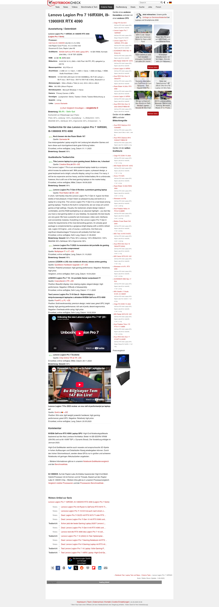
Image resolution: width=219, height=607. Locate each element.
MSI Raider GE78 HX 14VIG (123, 166)
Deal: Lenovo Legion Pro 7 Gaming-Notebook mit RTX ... (84, 540)
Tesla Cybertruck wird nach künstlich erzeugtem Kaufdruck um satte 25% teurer (143, 58)
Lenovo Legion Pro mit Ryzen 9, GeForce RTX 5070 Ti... (84, 506)
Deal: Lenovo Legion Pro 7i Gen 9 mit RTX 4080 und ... (83, 527)
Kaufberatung (121, 7)
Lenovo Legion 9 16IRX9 (122, 68)
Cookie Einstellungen (120, 601)
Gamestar (63, 139)
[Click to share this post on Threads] (64, 568)
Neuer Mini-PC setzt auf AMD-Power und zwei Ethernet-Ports (163, 39)
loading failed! (51, 582)
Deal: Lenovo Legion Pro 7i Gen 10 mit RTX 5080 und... (83, 519)
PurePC (58, 300)
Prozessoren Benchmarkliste (92, 483)
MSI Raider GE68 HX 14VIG (123, 61)
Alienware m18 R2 (120, 198)
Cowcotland (59, 281)
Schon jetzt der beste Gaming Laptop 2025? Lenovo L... (83, 523)
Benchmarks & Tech (89, 7)
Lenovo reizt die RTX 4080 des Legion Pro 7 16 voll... (82, 531)
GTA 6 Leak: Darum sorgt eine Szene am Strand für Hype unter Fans (143, 38)
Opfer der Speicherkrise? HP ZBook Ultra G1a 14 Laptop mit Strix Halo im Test (162, 84)
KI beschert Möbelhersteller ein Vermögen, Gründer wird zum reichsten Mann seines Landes (162, 58)
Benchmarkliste (61, 464)
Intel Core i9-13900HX (57, 43)
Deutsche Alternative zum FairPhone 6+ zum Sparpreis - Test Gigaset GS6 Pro (143, 84)
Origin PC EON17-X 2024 (122, 155)
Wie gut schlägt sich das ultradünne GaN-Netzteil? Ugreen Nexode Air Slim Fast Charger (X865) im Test (143, 104)
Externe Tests (106, 7)
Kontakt (107, 601)
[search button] (162, 2)
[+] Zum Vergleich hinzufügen (72, 108)
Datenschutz (98, 601)
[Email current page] (105, 568)
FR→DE (70, 281)
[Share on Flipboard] (93, 568)
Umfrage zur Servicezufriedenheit (155, 17)
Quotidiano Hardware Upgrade (67, 264)
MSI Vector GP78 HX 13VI (123, 256)
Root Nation (64, 192)
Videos (74, 7)
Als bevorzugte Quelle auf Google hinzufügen (82, 560)
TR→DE (78, 357)
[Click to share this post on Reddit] (82, 568)
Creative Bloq (64, 164)
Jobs (150, 7)
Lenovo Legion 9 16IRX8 (122, 96)
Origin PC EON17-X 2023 (122, 304)
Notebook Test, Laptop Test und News (127, 575)
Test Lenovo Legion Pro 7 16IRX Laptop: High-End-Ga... (83, 552)
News (65, 7)
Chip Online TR (65, 357)
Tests (57, 7)
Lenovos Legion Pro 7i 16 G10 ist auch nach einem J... (83, 511)
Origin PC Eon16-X (120, 23)
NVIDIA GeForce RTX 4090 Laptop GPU (74, 51)
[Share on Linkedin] (100, 568)
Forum (158, 7)
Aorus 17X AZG (119, 176)
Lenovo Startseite (61, 103)
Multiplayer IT (60, 251)
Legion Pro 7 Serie (56, 36)
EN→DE (76, 164)
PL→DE (67, 300)
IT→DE (71, 251)
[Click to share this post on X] (76, 568)
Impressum (81, 601)
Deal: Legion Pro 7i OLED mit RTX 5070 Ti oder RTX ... (83, 515)
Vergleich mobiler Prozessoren (60, 483)
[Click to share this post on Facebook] (58, 568)
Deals (133, 7)
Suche (141, 7)
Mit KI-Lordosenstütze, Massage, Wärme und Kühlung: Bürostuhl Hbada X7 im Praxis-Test (163, 104)
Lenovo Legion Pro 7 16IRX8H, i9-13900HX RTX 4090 (70, 502)
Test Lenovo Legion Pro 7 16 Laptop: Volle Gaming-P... (83, 548)
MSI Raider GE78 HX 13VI (123, 314)
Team (89, 601)
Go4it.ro (58, 412)
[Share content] (52, 567)
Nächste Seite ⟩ (153, 67)
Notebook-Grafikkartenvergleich (96, 461)
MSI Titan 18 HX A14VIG (122, 233)
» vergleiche (91, 107)
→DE (66, 412)
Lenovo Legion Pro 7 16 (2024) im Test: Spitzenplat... (82, 536)
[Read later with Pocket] (88, 568)
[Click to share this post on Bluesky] (70, 568)
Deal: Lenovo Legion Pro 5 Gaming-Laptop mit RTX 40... (84, 544)
